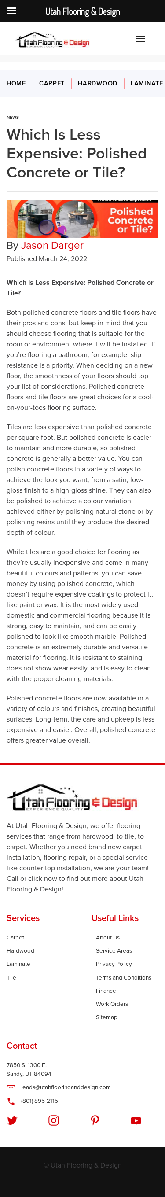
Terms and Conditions (123, 977)
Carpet (52, 83)
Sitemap (106, 1017)
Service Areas (114, 950)
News (13, 117)
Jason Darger (52, 245)
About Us (108, 937)
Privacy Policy (114, 964)
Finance (106, 990)
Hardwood (97, 83)
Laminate (18, 964)
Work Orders (112, 1004)
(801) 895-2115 (39, 1101)
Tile (11, 977)
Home (16, 83)
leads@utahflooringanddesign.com (65, 1087)
